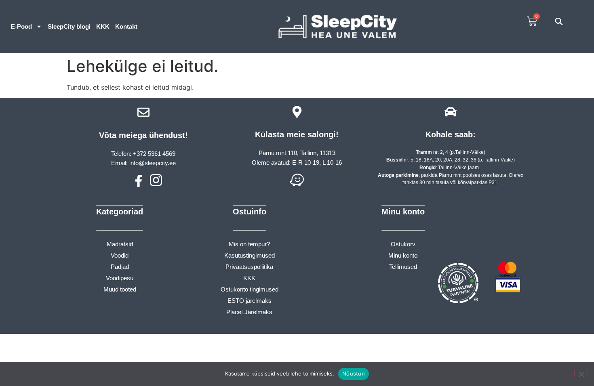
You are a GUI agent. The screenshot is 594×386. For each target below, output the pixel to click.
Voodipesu (119, 278)
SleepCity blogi (69, 26)
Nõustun (353, 373)
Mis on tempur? (249, 244)
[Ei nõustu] (581, 373)
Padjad (120, 266)
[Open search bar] (559, 21)
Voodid (119, 255)
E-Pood (21, 26)
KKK (103, 26)
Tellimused (403, 266)
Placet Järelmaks (249, 311)
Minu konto (402, 255)
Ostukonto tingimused (249, 289)
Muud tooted (119, 289)
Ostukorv (403, 244)
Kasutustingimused (249, 255)
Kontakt (126, 26)
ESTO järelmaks (249, 300)
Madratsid (120, 244)
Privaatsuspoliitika (249, 266)
